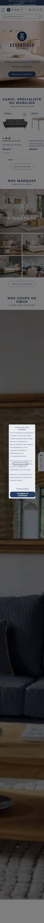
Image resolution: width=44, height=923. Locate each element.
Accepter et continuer (22, 494)
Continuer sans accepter (22, 428)
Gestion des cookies (20, 464)
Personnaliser (22, 489)
